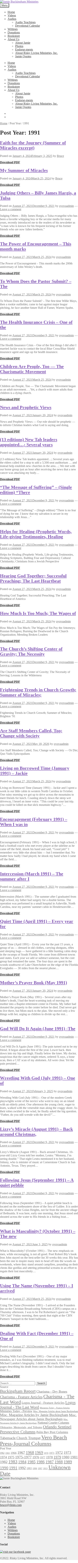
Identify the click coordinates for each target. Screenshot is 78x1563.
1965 (7, 1453)
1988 (59, 1462)
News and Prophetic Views (25, 407)
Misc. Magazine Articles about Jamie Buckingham (55, 1411)
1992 (22, 1468)
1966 (14, 1452)
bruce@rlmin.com (11, 1505)
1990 (4, 1468)
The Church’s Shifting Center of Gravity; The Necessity (31, 651)
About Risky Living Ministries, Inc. (36, 53)
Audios (12, 18)
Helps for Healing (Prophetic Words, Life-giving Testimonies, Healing (36, 534)
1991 (13, 1468)
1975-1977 (23, 1457)
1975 (11, 1457)
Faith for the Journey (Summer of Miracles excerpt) (33, 145)
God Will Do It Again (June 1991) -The (37, 1028)
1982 (4, 1462)
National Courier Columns (53, 1422)
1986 (40, 1461)
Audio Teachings (25, 22)
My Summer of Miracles (24, 170)
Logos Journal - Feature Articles (43, 1403)
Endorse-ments (24, 49)
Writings (13, 29)
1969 (39, 1452)
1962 (2, 1453)
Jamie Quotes (23, 56)
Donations (14, 32)
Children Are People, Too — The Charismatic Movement (32, 369)
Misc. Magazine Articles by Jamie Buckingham (34, 1415)
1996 (35, 1468)
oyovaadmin (66, 205)
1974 (3, 1457)
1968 (30, 1452)
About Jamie (22, 42)
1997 (40, 1468)
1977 (42, 1457)
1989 (68, 1461)
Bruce (60, 155)
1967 (21, 1453)
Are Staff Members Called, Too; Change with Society (31, 733)
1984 (22, 1461)
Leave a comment (10, 209)
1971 (52, 1453)
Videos (12, 15)
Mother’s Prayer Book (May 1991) (33, 982)
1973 (67, 1453)
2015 (45, 1468)
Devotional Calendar (27, 25)
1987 (49, 1462)
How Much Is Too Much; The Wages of (38, 613)
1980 (65, 1457)
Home (11, 12)
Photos (19, 46)
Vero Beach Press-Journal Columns (33, 1440)
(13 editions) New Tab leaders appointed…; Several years (28, 442)
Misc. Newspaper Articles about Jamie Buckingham (38, 1417)
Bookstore (14, 35)
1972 (59, 1453)
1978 (49, 1457)
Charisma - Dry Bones (51, 1391)
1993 (29, 1468)
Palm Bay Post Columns (52, 1432)
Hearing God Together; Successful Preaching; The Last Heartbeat (33, 578)
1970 (46, 1453)
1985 (31, 1461)
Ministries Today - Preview (16, 1411)
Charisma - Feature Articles (21, 1397)
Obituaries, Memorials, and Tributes (21, 1427)
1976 (35, 1457)
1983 (12, 1461)
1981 (74, 1457)
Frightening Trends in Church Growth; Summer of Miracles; (38, 692)
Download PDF (10, 162)
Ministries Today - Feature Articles (55, 1408)
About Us (13, 39)
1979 (57, 1457)
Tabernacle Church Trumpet (20, 1438)
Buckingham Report (18, 1391)
